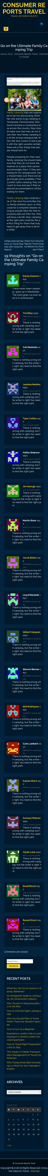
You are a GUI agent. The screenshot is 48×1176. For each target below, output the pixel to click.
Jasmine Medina (31, 384)
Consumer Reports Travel (24, 8)
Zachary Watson (32, 818)
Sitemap (35, 1171)
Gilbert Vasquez (31, 632)
